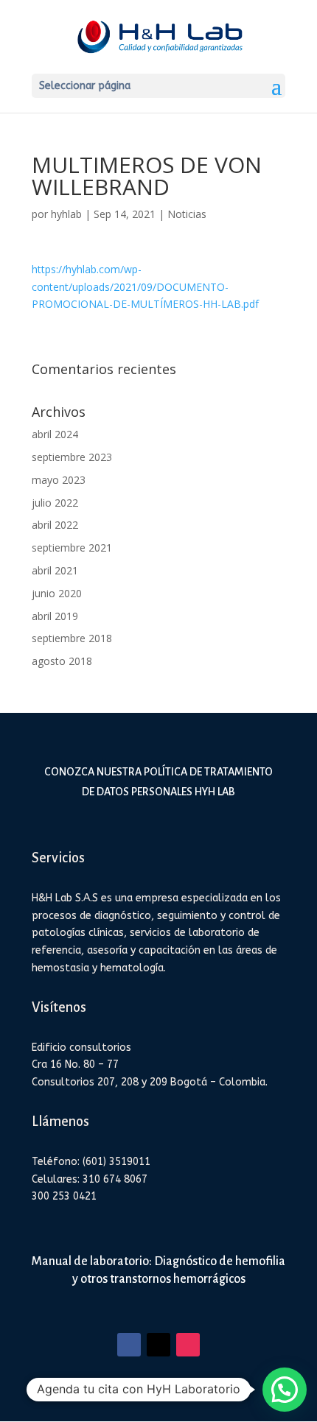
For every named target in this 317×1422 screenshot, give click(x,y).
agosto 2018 (62, 661)
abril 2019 (55, 616)
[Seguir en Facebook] (129, 1344)
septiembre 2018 (72, 638)
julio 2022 (55, 503)
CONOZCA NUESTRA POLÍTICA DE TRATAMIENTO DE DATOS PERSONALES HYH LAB (158, 782)
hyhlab (66, 214)
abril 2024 (55, 434)
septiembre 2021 (72, 548)
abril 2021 (55, 570)
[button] (284, 1390)
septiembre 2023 (72, 457)
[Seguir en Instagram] (188, 1344)
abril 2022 (55, 525)
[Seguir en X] (158, 1344)
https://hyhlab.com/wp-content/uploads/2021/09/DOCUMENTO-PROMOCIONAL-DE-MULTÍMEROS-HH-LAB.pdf (145, 286)
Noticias (186, 214)
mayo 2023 (59, 480)
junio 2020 (57, 593)
